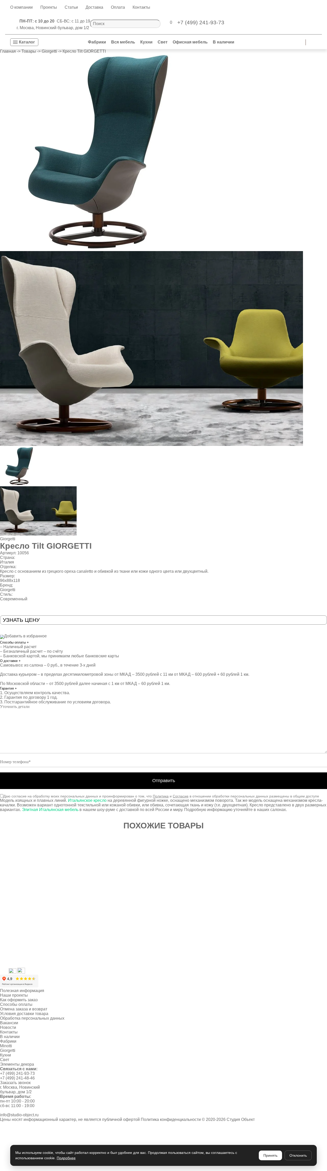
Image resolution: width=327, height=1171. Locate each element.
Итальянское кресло (87, 800)
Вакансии (9, 1023)
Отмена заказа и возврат (23, 1009)
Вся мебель (123, 42)
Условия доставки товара (24, 1013)
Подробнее (66, 1158)
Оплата (118, 7)
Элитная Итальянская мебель (50, 809)
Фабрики (97, 42)
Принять (270, 1155)
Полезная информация (22, 990)
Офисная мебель (190, 42)
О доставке (10, 661)
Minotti (6, 1046)
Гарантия (8, 688)
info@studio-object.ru (19, 1115)
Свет (163, 42)
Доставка (94, 7)
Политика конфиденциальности (171, 1119)
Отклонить (298, 1155)
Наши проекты (14, 995)
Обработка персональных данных (32, 1018)
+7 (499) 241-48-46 (17, 1078)
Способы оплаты (14, 642)
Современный (13, 599)
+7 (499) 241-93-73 (17, 1073)
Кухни (146, 42)
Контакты (141, 7)
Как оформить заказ (19, 1000)
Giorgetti (7, 539)
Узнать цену (21, 620)
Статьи (71, 7)
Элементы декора (17, 1064)
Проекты (48, 7)
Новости (8, 1027)
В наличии (223, 42)
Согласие (181, 796)
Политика (161, 796)
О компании (21, 7)
